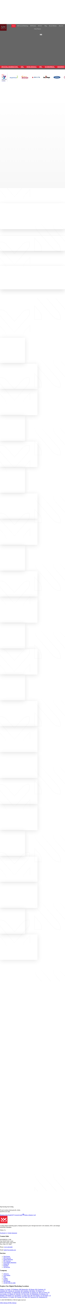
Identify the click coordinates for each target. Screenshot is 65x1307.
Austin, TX (10, 1289)
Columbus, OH (27, 1291)
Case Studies (6, 1275)
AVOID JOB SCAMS (9, 1283)
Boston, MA (34, 1289)
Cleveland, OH (19, 1291)
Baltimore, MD (17, 1289)
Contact (5, 1278)
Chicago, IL (11, 1291)
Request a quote (52, 61)
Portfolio (5, 1280)
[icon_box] (3, 77)
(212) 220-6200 (8, 1247)
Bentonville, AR (26, 1289)
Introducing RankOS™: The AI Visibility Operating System (32, 162)
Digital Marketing (8, 1259)
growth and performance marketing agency (41, 141)
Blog (4, 1276)
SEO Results (6, 1281)
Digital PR (6, 1264)
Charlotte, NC (4, 1291)
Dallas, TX (34, 1291)
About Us (6, 1273)
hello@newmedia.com (10, 1250)
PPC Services (7, 1261)
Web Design (6, 1256)
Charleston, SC (42, 1289)
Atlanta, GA (3, 1289)
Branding (5, 1265)
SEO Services (7, 1258)
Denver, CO (41, 1291)
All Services (6, 1267)
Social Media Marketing (9, 1262)
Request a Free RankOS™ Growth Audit (11, 1215)
